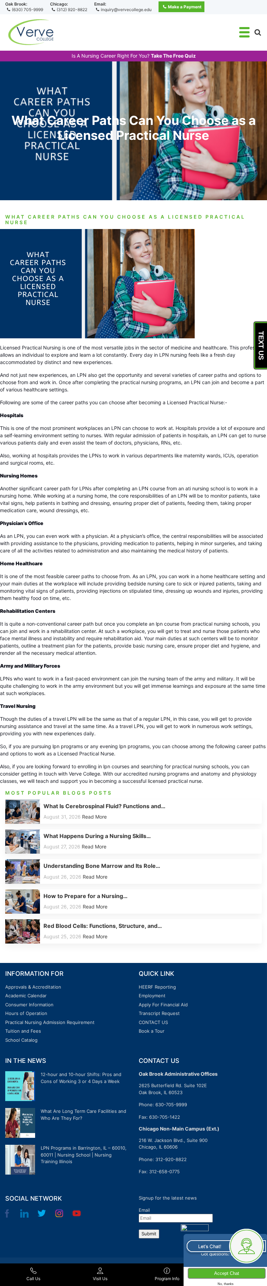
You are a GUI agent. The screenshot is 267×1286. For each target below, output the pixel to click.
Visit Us (100, 1278)
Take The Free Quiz (173, 56)
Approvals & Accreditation (33, 987)
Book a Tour (151, 1031)
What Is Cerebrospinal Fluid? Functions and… (104, 806)
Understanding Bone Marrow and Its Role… (101, 865)
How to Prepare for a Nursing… (85, 895)
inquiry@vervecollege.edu (126, 9)
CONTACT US (153, 1022)
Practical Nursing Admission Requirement (50, 1022)
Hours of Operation (26, 1013)
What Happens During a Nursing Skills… (97, 835)
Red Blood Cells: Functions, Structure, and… (102, 925)
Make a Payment (185, 6)
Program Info (167, 1278)
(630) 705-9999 (27, 9)
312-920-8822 (171, 1159)
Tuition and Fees (23, 1031)
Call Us (33, 1278)
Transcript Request (159, 1013)
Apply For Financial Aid (163, 1004)
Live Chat (225, 1246)
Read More (94, 817)
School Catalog (21, 1040)
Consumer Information (29, 1004)
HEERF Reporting (157, 987)
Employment (152, 995)
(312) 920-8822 (72, 9)
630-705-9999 (171, 1104)
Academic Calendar (26, 995)
